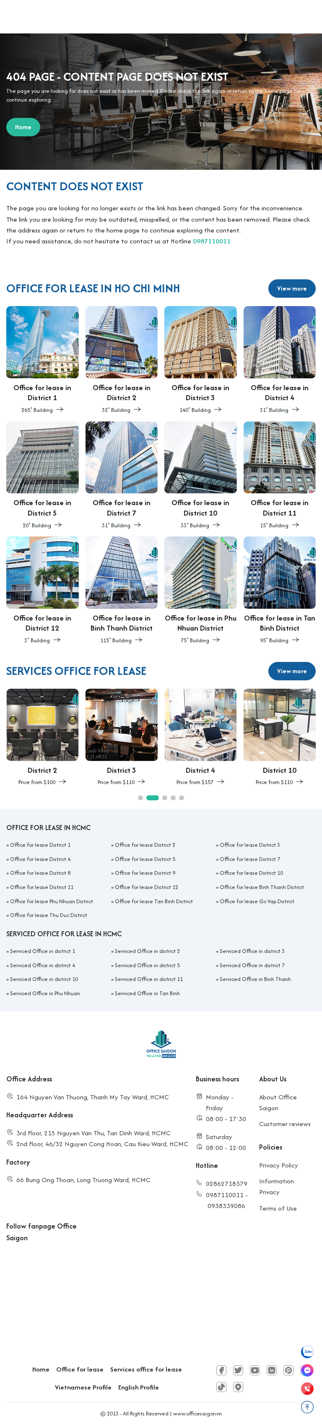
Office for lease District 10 (251, 873)
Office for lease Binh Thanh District (262, 887)
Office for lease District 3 (250, 845)
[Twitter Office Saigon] (238, 1370)
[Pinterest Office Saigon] (288, 1370)
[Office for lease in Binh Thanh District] (122, 590)
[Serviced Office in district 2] (42, 738)
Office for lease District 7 (250, 859)
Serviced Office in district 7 (252, 965)
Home (40, 1369)
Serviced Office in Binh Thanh (255, 979)
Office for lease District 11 (41, 887)
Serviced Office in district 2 (147, 951)
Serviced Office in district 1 (42, 951)
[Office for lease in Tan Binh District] (280, 590)
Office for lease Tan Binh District (154, 901)
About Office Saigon (278, 1102)
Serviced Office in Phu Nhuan (45, 993)
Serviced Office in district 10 (44, 979)
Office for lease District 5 (145, 859)
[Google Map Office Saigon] (238, 1387)
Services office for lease (146, 1369)
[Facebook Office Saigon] (221, 1370)
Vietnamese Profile (83, 1387)
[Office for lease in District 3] (200, 360)
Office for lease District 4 (40, 859)
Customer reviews (285, 1124)
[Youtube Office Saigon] (255, 1370)
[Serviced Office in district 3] (122, 738)
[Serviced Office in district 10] (280, 738)
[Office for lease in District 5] (42, 476)
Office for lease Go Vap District (257, 901)
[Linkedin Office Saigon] (271, 1370)
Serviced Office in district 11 (149, 979)
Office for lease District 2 (145, 845)
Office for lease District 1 (40, 845)
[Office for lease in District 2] (122, 360)
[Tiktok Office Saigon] (221, 1387)
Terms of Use (278, 1208)
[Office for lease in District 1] (42, 360)
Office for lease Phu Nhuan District (51, 901)
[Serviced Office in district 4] (200, 738)
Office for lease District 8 (40, 873)
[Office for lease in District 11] (280, 476)
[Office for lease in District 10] (200, 476)
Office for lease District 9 (145, 873)
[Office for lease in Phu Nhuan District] (200, 590)
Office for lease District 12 (146, 887)
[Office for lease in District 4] (280, 360)
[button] (140, 797)
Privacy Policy (278, 1165)
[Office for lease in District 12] (42, 590)
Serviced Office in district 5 (147, 965)
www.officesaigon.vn (197, 1414)
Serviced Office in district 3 (252, 951)
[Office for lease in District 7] (122, 476)
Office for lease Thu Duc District (48, 915)
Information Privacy (276, 1186)
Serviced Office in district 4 (42, 965)
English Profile (138, 1387)
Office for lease (80, 1369)
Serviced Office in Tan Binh (147, 993)
